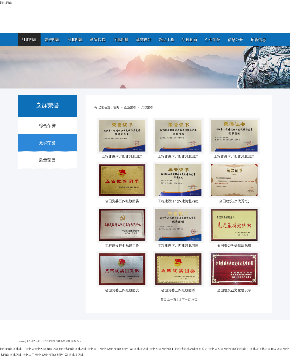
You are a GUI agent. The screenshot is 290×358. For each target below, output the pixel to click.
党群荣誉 (47, 142)
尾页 (194, 299)
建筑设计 (143, 40)
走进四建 (52, 40)
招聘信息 (258, 40)
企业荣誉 (212, 40)
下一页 (186, 299)
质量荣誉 (47, 160)
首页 (116, 107)
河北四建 (29, 40)
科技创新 (189, 40)
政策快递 (98, 40)
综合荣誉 (47, 125)
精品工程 (166, 40)
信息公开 (235, 40)
